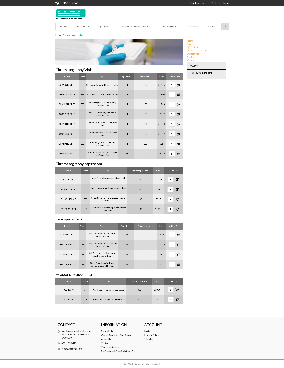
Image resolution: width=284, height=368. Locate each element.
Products (83, 26)
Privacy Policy (151, 335)
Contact (193, 26)
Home (63, 26)
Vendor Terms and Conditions (116, 335)
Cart (213, 3)
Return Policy (108, 331)
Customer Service (110, 347)
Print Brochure (197, 3)
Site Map (148, 339)
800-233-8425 (68, 343)
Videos (212, 26)
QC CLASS (104, 26)
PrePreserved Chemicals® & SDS (118, 351)
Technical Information (135, 26)
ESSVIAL (136, 364)
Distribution (169, 26)
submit (225, 26)
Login (226, 3)
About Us (106, 339)
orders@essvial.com (71, 348)
